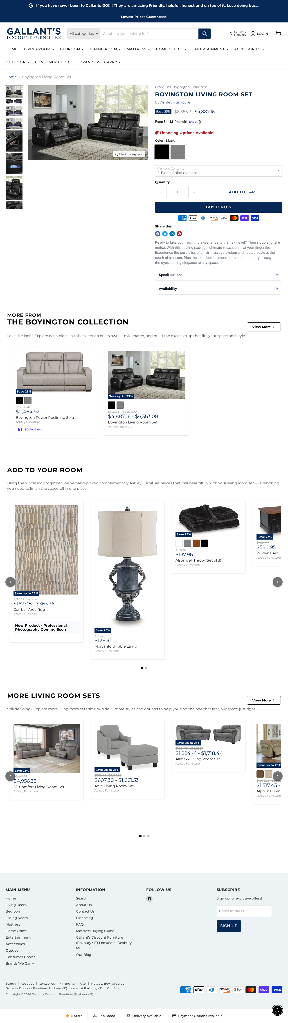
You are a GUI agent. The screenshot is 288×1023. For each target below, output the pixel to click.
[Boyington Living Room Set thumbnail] (14, 91)
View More (261, 327)
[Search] (204, 34)
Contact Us (85, 911)
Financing (84, 918)
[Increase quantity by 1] (194, 192)
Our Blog (83, 954)
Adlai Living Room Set (114, 786)
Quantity (162, 182)
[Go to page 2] (146, 668)
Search (82, 898)
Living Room (38, 49)
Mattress (137, 49)
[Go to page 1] (142, 668)
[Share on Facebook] (157, 233)
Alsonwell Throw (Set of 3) (198, 560)
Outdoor (16, 62)
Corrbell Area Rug (29, 609)
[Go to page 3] (148, 836)
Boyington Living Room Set (133, 422)
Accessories (247, 49)
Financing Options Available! (186, 133)
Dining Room (104, 49)
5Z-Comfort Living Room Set (39, 787)
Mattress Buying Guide (95, 931)
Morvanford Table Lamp (115, 646)
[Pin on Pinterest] (179, 233)
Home (11, 49)
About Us (84, 905)
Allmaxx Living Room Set (198, 759)
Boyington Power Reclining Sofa (45, 417)
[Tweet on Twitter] (165, 233)
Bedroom (70, 49)
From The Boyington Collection (181, 87)
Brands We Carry (99, 62)
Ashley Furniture (175, 102)
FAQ (80, 924)
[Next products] (278, 582)
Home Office (170, 49)
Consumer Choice (54, 62)
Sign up (229, 926)
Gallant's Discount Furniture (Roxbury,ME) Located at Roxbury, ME (104, 942)
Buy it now (219, 207)
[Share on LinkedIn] (172, 233)
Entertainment (209, 49)
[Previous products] (10, 582)
